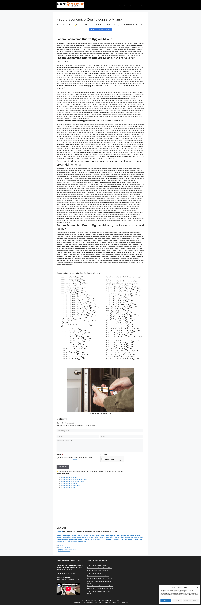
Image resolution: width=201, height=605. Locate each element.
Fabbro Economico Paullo (95, 573)
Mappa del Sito (114, 600)
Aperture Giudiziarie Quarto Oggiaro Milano (90, 535)
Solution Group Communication (112, 602)
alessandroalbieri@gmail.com (70, 579)
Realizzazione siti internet (95, 602)
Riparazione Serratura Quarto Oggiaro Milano (119, 539)
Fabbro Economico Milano (69, 477)
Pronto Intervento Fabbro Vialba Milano (99, 578)
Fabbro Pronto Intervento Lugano (67, 549)
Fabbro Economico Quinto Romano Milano (74, 479)
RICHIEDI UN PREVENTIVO (100, 30)
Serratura (60, 531)
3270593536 (67, 577)
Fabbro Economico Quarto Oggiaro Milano (90, 537)
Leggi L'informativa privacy (90, 600)
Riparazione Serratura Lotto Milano (98, 576)
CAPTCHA (103, 454)
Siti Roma (125, 602)
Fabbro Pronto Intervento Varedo (97, 570)
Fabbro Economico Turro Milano (97, 565)
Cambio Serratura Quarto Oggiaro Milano (91, 539)
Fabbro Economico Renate (69, 483)
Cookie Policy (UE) (104, 600)
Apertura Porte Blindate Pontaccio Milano (100, 588)
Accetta (165, 600)
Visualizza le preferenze (191, 600)
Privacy (60, 454)
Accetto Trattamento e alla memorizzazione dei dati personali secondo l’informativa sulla (75, 458)
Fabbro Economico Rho (68, 487)
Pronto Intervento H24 (129, 5)
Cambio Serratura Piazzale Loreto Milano (100, 586)
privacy (75, 459)
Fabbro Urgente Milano (64, 551)
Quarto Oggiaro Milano (64, 547)
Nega (177, 600)
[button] (198, 587)
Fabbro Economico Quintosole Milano (72, 481)
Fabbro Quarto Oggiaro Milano (66, 535)
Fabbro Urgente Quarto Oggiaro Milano (117, 535)
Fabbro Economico (63, 546)
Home (118, 5)
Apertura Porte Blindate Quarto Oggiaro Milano (118, 537)
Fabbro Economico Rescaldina (70, 485)
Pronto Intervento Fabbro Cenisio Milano (99, 568)
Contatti (141, 5)
